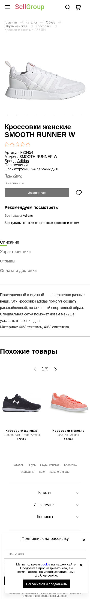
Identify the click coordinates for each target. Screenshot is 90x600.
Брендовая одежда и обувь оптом (30, 7)
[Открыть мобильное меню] (7, 7)
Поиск (67, 7)
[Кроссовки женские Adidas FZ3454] (45, 80)
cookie (45, 564)
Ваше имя (16, 554)
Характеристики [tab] (15, 251)
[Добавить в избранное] (78, 192)
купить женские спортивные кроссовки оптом (45, 222)
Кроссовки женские (22, 430)
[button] (35, 369)
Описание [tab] (9, 242)
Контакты (45, 517)
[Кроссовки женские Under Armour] (21, 405)
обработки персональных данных (45, 595)
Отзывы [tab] (7, 261)
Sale (42, 471)
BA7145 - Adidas (68, 435)
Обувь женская (16, 26)
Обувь (50, 22)
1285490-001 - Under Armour (21, 435)
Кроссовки (43, 26)
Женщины (27, 471)
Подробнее (13, 175)
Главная (11, 22)
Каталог (31, 22)
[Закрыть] (81, 564)
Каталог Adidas (59, 471)
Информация (45, 505)
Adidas (23, 161)
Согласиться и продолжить (46, 584)
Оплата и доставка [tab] (18, 270)
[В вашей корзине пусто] (78, 7)
